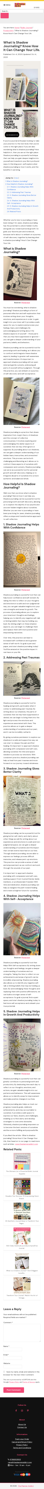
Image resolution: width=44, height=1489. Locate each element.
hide (16, 178)
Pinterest (25, 302)
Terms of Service (29, 1382)
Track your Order (22, 1439)
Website (6, 1363)
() (36, 6)
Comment (8, 1322)
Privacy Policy (14, 1382)
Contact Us (22, 1427)
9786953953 (15, 1459)
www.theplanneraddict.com (26, 1144)
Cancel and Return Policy (22, 1442)
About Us (22, 1424)
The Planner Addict (20, 5)
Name (6, 1346)
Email (6, 1355)
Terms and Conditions (22, 1448)
